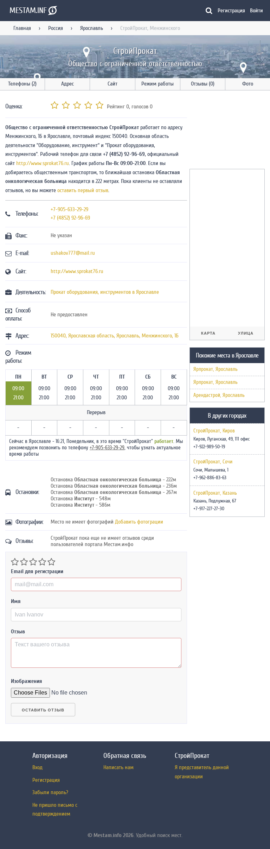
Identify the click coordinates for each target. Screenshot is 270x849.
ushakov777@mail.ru (73, 253)
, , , (115, 335)
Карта (208, 333)
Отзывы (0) (202, 84)
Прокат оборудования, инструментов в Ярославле (105, 292)
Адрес (67, 84)
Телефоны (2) (22, 84)
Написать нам (118, 767)
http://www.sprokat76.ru (42, 163)
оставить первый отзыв (82, 190)
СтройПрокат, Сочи (212, 462)
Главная (22, 28)
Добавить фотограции (139, 522)
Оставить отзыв (43, 710)
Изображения (26, 681)
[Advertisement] (229, 131)
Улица (245, 333)
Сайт (112, 84)
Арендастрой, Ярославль (219, 395)
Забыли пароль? (50, 792)
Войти (256, 10)
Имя (16, 601)
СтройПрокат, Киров (214, 431)
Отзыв (18, 631)
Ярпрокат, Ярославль (215, 369)
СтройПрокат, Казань (215, 493)
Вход (37, 767)
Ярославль (91, 28)
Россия (55, 28)
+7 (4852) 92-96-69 (70, 218)
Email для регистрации (37, 571)
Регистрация (231, 10)
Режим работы (157, 84)
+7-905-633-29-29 (69, 209)
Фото (247, 84)
